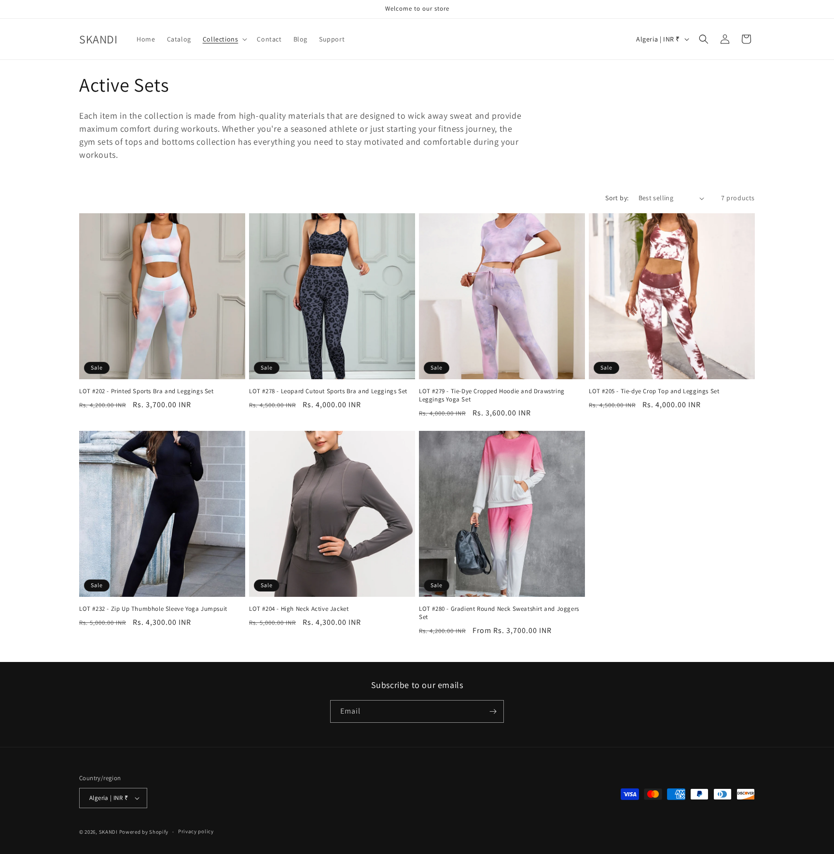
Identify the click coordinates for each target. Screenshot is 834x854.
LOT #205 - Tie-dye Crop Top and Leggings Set (654, 391)
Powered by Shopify (144, 831)
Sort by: (616, 197)
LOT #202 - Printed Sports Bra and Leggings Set (146, 391)
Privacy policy (196, 831)
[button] (224, 39)
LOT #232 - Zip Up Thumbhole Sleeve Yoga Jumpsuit (153, 609)
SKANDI (108, 831)
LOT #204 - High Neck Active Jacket (298, 609)
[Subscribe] (492, 711)
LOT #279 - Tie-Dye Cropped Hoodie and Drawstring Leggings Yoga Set (492, 395)
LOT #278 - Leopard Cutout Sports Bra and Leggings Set (328, 391)
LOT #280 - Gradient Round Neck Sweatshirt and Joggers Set (499, 613)
